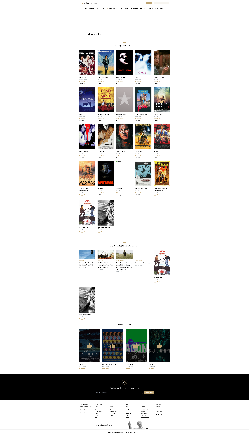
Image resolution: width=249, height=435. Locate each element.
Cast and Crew (83, 409)
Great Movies (113, 8)
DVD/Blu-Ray (144, 406)
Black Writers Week (145, 409)
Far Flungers (128, 413)
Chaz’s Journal (129, 408)
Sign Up (81, 414)
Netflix (111, 408)
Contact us (158, 408)
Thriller (111, 415)
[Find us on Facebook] (156, 414)
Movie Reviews (89, 8)
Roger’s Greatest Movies (85, 406)
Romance (112, 409)
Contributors (159, 8)
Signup (149, 3)
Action (96, 406)
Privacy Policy (137, 432)
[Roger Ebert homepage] (88, 3)
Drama (96, 413)
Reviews (127, 406)
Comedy (97, 409)
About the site (159, 406)
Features (143, 411)
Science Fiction (113, 411)
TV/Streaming (124, 8)
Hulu (96, 417)
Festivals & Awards (146, 8)
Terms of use (129, 432)
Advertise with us (160, 409)
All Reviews (82, 408)
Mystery (112, 406)
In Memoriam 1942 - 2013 (119, 425)
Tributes (127, 417)
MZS (127, 411)
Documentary (98, 411)
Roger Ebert (143, 415)
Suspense (112, 413)
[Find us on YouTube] (159, 414)
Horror (96, 415)
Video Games (144, 408)
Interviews (134, 8)
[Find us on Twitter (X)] (161, 414)
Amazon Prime (98, 408)
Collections (100, 8)
